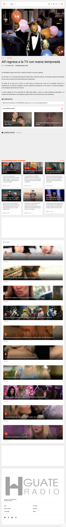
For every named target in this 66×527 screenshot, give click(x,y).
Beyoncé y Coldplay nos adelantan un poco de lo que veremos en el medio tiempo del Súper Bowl (17, 122)
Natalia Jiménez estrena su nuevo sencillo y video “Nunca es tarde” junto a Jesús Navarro (11, 169)
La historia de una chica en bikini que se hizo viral (22, 278)
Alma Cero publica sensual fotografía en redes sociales (24, 298)
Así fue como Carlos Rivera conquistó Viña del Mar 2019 (54, 198)
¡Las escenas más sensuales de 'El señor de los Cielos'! (24, 417)
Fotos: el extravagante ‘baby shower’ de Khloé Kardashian (25, 397)
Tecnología (6, 511)
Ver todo (62, 160)
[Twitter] (49, 4)
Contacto (35, 505)
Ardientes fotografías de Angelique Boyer (19, 377)
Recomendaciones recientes (13, 161)
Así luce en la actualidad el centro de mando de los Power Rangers (28, 317)
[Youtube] (53, 4)
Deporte (35, 508)
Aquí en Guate (7, 508)
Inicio (3, 58)
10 (6, 434)
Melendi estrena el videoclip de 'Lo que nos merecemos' (54, 171)
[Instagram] (56, 4)
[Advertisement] (14, 147)
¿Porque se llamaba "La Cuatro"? (16, 437)
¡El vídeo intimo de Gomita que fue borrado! (20, 357)
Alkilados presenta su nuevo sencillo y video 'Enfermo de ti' (32, 197)
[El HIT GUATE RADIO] (13, 4)
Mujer (34, 511)
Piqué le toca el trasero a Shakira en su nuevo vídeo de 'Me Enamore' (29, 337)
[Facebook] (51, 4)
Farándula (9, 58)
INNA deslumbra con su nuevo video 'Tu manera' (32, 171)
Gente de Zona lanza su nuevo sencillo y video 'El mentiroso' (11, 198)
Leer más (6, 261)
